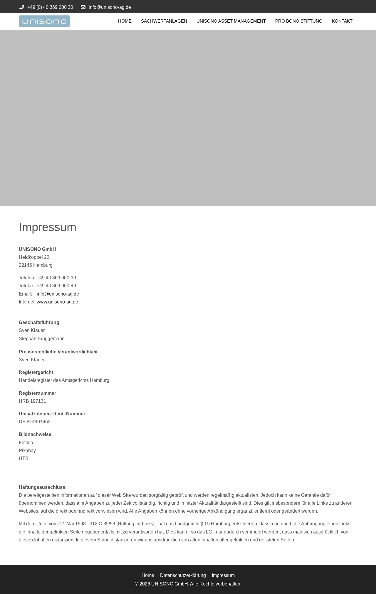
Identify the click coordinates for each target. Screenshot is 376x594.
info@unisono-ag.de (110, 7)
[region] (188, 118)
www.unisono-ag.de (57, 301)
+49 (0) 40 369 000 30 (50, 7)
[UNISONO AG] (52, 21)
